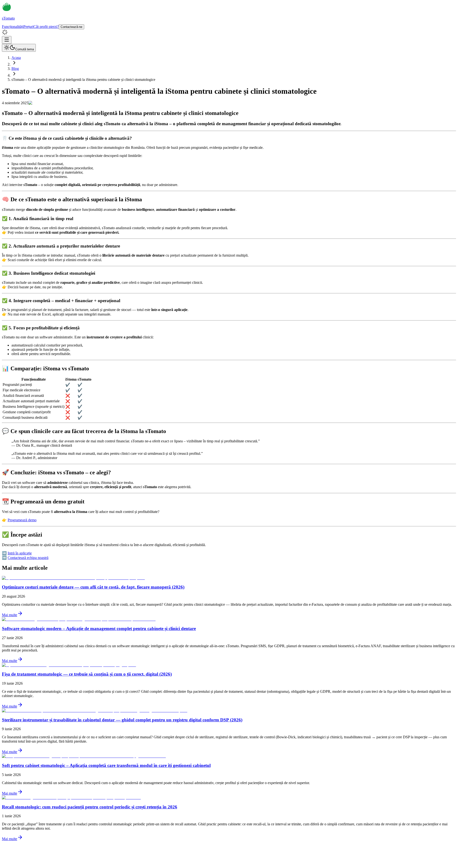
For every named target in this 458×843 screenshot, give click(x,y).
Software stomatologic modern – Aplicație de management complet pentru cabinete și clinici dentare (99, 628)
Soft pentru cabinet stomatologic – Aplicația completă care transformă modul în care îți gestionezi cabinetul (106, 765)
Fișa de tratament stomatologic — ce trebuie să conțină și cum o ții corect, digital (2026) (87, 674)
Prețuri (28, 27)
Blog (15, 69)
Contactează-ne (71, 27)
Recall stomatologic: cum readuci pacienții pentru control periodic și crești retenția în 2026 (89, 806)
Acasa (16, 58)
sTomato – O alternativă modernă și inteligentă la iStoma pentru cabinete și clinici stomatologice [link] (83, 80)
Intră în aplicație (20, 553)
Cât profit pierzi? (46, 27)
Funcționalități (12, 27)
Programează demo (22, 520)
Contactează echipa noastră (28, 558)
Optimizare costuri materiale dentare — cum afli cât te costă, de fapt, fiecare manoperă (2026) (93, 587)
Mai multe (9, 615)
